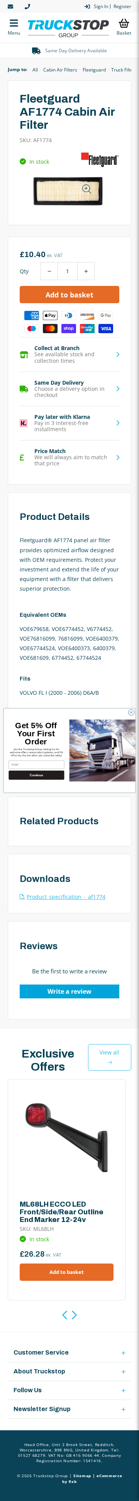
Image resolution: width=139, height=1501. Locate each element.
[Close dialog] (131, 712)
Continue (36, 775)
